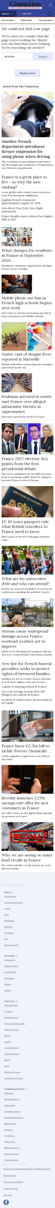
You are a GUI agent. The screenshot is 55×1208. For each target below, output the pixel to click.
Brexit (7, 1060)
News (7, 892)
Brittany (8, 926)
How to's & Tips (11, 1029)
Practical (9, 1001)
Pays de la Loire (11, 945)
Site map (7, 1195)
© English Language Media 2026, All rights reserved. (26, 1169)
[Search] (50, 5)
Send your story (11, 1154)
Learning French (11, 1054)
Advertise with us (12, 1147)
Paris (6, 914)
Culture (7, 990)
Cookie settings (10, 1188)
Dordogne (8, 932)
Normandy (9, 920)
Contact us (9, 1135)
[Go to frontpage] (26, 5)
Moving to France (12, 1072)
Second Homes (11, 1017)
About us (8, 1129)
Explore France (11, 966)
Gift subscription (11, 1099)
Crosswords (9, 960)
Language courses (12, 1111)
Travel (7, 908)
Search (43, 56)
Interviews (9, 978)
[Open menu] (8, 14)
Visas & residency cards (14, 1023)
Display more (28, 73)
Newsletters (10, 1123)
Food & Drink (10, 972)
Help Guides (26, 20)
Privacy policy (9, 1175)
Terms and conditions (13, 1182)
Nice (6, 939)
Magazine (9, 956)
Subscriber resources (13, 1117)
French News (8, 20)
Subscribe (26, 13)
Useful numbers (11, 1160)
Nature (7, 984)
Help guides (9, 1105)
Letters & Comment (13, 902)
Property (8, 1011)
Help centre (9, 1141)
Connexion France (14, 1089)
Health (7, 1041)
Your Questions (46, 20)
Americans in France (13, 1078)
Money (7, 1035)
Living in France (11, 1047)
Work (6, 1066)
